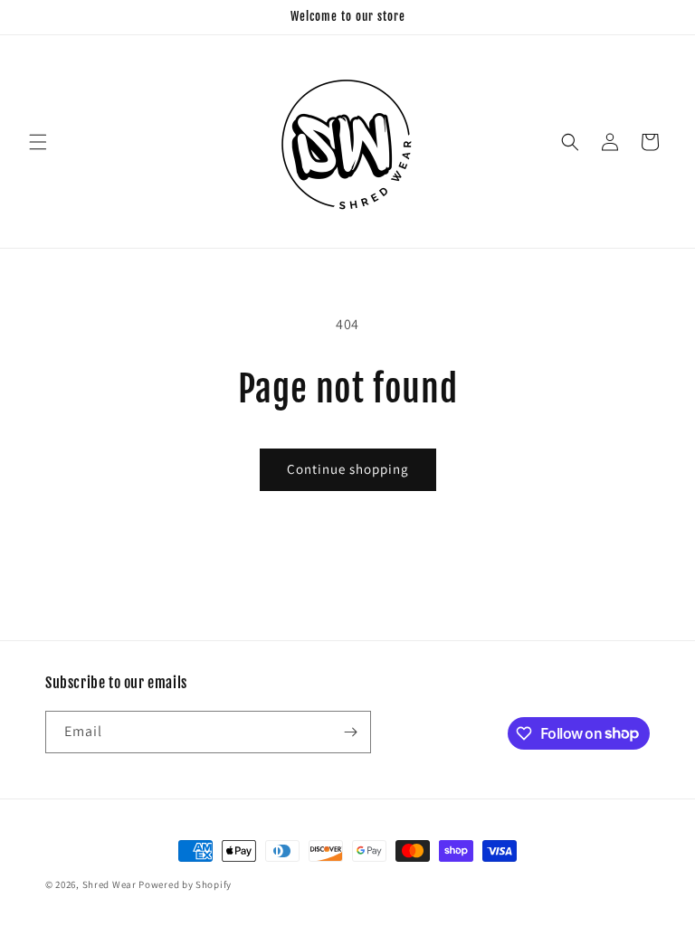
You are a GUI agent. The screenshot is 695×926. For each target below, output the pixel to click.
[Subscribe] (350, 732)
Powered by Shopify (185, 884)
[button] (38, 142)
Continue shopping (348, 468)
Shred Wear (109, 884)
